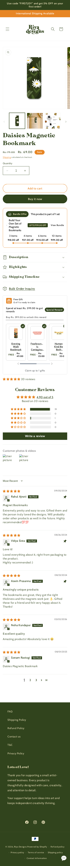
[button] (7, 29)
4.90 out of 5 (45, 397)
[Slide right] (66, 122)
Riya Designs (20, 846)
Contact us (14, 736)
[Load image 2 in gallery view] (35, 121)
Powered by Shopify (37, 846)
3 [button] (36, 680)
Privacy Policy (15, 753)
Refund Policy (15, 728)
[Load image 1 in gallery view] (17, 121)
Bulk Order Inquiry (22, 289)
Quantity (7, 163)
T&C (10, 745)
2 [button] (30, 680)
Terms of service (36, 852)
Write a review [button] (35, 436)
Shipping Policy (16, 719)
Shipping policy (55, 852)
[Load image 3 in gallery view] (53, 121)
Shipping (7, 157)
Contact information (37, 858)
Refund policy (57, 846)
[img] (11, 491)
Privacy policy (17, 852)
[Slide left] (4, 122)
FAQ (10, 711)
